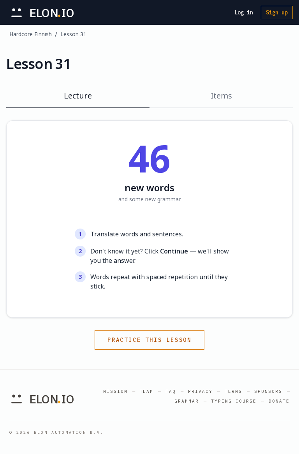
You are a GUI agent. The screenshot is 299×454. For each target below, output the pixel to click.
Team (147, 391)
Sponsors (268, 391)
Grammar (186, 401)
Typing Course (234, 401)
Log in (243, 12)
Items (221, 95)
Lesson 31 (73, 34)
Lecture (78, 95)
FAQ (170, 391)
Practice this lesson (149, 339)
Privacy (200, 391)
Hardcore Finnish (30, 34)
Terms (233, 391)
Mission (115, 391)
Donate (279, 401)
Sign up (277, 12)
